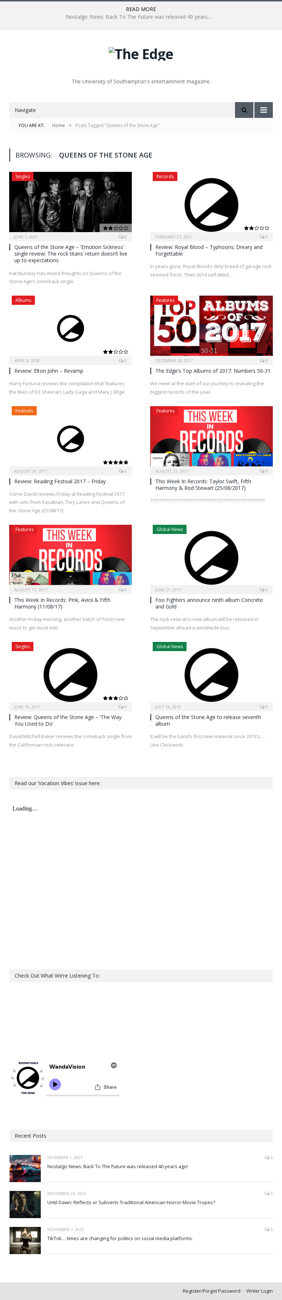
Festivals (24, 411)
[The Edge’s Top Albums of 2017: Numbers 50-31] (211, 328)
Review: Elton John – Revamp (48, 370)
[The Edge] (141, 52)
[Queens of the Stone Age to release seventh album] (211, 674)
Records (165, 176)
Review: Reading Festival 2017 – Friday (60, 481)
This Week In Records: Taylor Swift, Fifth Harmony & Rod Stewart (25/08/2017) (203, 484)
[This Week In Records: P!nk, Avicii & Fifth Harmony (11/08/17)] (70, 557)
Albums (23, 300)
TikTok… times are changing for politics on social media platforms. (120, 1238)
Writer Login (259, 1291)
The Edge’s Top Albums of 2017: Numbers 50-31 (213, 370)
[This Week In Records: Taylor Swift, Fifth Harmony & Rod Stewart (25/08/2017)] (211, 438)
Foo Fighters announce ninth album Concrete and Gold (209, 603)
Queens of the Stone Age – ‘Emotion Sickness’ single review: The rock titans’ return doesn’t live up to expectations (70, 253)
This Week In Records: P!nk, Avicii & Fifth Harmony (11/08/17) (62, 603)
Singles (22, 176)
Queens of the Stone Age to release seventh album (208, 720)
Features (165, 300)
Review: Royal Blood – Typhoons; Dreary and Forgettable (209, 250)
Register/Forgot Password (212, 1291)
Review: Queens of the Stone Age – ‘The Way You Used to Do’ (68, 720)
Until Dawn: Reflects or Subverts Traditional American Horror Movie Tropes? (141, 17)
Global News (169, 529)
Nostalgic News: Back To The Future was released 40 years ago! (117, 1166)
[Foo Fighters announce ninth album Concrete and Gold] (211, 557)
